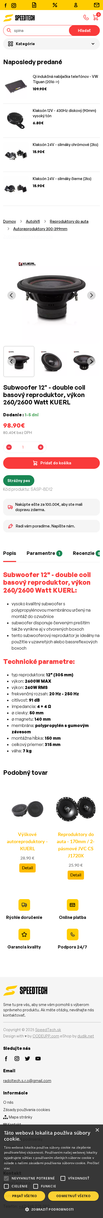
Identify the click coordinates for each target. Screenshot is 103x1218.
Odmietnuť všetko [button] (73, 1196)
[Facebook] (5, 5)
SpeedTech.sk (48, 1029)
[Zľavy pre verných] (55, 5)
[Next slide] (91, 295)
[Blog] (34, 5)
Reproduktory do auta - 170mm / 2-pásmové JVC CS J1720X (76, 845)
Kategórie (25, 43)
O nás (8, 1102)
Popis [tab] (9, 553)
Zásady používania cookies (26, 1109)
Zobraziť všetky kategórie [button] (28, 236)
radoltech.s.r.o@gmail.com (27, 1080)
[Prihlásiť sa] (76, 5)
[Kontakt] (96, 5)
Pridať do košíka (55, 463)
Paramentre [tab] (43, 553)
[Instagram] (13, 5)
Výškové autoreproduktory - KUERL (27, 841)
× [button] (97, 1130)
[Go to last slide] (11, 295)
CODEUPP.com (45, 1036)
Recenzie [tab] (86, 553)
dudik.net (85, 1036)
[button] (51, 1209)
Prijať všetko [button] (24, 1196)
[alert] (51, 1171)
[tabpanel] (51, 665)
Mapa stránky (20, 1117)
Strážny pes (18, 480)
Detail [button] (27, 868)
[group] (19, 361)
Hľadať (84, 30)
